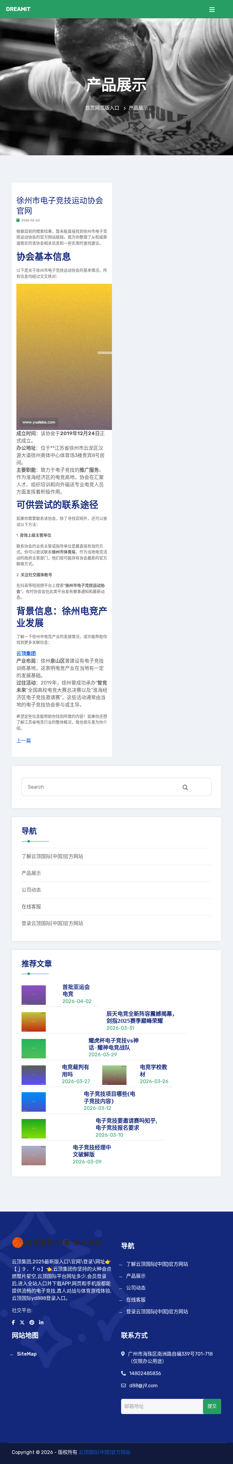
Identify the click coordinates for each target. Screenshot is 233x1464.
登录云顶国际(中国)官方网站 (52, 923)
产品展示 (31, 873)
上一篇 (23, 741)
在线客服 (31, 907)
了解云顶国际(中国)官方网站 (52, 856)
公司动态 (31, 890)
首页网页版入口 (102, 108)
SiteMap (27, 1354)
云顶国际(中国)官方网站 (104, 1452)
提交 (212, 1406)
